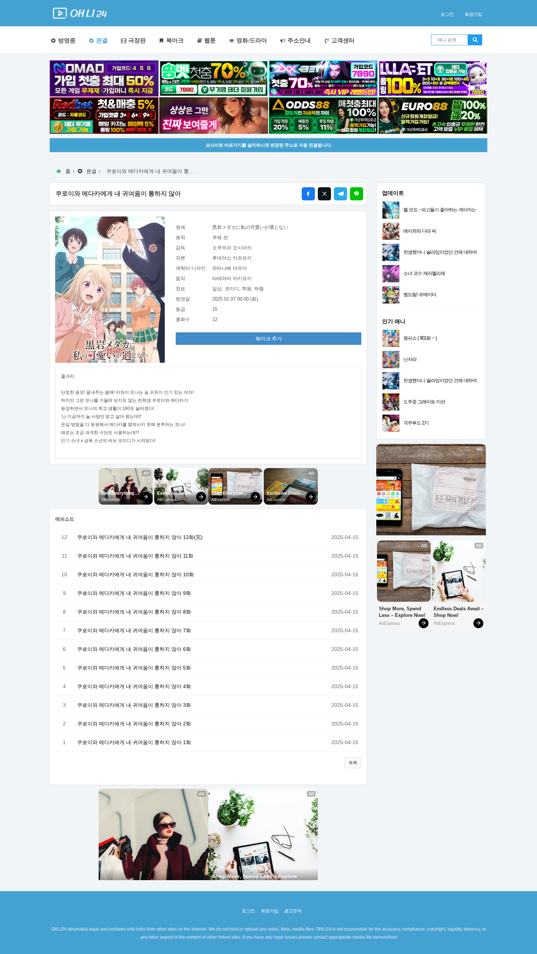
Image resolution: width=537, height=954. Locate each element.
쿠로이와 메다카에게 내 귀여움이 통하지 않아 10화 (135, 574)
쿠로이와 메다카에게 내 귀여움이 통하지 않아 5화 (134, 668)
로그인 (447, 14)
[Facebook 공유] (308, 193)
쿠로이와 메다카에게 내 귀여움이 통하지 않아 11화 (135, 556)
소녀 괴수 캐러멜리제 (424, 273)
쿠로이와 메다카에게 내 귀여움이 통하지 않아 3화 (134, 705)
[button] (352, 762)
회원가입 (473, 14)
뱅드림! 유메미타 (419, 294)
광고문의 (293, 910)
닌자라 (409, 359)
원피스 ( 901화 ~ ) (420, 338)
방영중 (66, 40)
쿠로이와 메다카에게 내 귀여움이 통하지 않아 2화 (134, 724)
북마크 (174, 40)
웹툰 (209, 40)
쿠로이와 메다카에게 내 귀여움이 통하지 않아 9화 (134, 593)
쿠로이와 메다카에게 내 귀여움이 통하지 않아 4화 (134, 686)
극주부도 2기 (416, 423)
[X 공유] (324, 193)
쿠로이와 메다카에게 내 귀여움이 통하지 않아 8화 (134, 612)
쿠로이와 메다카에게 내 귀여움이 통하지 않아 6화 (134, 649)
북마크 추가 (268, 339)
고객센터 (342, 40)
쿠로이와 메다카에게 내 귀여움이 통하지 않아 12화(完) (140, 537)
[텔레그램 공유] (340, 193)
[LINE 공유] (356, 193)
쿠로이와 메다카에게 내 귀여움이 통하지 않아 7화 (134, 630)
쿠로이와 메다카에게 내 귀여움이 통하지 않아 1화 (134, 742)
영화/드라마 (251, 40)
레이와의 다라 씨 (419, 231)
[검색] (475, 39)
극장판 (136, 40)
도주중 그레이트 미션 (424, 401)
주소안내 (298, 40)
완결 (101, 40)
